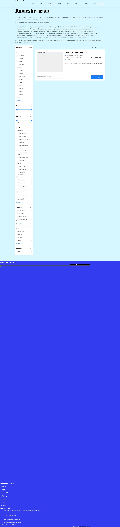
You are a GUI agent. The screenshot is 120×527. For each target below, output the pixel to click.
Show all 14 (18, 202)
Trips (41, 3)
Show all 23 (19, 100)
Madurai (81, 55)
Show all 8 (18, 223)
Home (33, 3)
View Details (97, 77)
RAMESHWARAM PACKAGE (76, 53)
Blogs (68, 3)
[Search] (95, 3)
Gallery (59, 3)
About (76, 3)
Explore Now (101, 3)
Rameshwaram (70, 57)
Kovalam (76, 55)
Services (50, 3)
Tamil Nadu (78, 57)
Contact (86, 3)
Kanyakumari (70, 55)
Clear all (30, 47)
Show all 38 (19, 243)
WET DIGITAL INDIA (84, 526)
